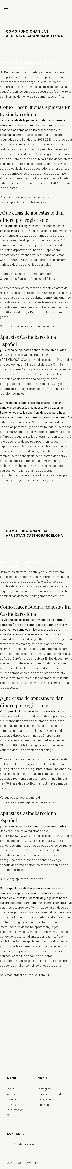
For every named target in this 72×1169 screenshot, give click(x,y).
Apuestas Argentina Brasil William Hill (25, 975)
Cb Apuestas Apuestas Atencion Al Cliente (27, 278)
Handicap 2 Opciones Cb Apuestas (23, 202)
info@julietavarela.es (21, 1144)
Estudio (12, 1099)
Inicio (10, 1089)
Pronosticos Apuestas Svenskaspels (24, 197)
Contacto (13, 1115)
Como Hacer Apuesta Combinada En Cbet (27, 326)
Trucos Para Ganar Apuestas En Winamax (28, 802)
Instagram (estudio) (51, 1094)
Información (15, 1110)
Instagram (45, 1089)
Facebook (44, 1099)
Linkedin (43, 1104)
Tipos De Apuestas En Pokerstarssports (27, 273)
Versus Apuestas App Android (20, 797)
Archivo (12, 1094)
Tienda (11, 1104)
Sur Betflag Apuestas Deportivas (21, 879)
